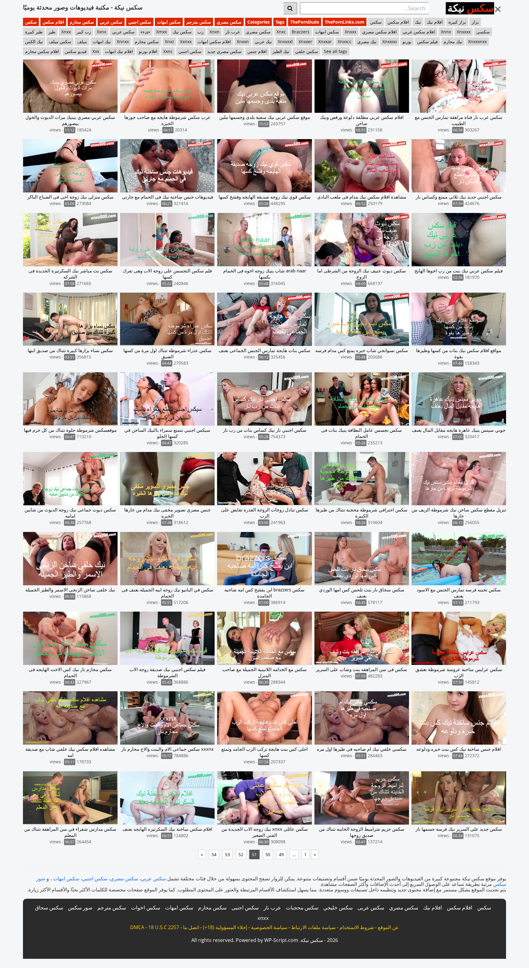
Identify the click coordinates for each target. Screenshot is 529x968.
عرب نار (232, 32)
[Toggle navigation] (500, 7)
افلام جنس (257, 51)
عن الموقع (388, 927)
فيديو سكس (76, 51)
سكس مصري (229, 22)
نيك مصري (367, 41)
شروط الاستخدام (357, 927)
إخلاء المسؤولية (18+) (225, 927)
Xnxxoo (389, 41)
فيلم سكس (427, 41)
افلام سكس (53, 22)
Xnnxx (123, 41)
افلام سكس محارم (42, 51)
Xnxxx (350, 32)
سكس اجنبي (139, 22)
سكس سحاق (49, 907)
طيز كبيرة (34, 32)
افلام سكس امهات (214, 41)
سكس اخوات (145, 907)
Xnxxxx (464, 32)
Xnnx (446, 32)
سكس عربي (111, 22)
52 (240, 854)
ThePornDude (304, 22)
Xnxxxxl (285, 41)
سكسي (483, 32)
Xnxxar (325, 41)
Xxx (95, 51)
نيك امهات (102, 41)
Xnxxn (243, 41)
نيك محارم (453, 41)
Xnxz (169, 41)
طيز (51, 32)
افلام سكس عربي (419, 32)
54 (214, 854)
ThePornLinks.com (344, 22)
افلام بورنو (148, 51)
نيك (418, 22)
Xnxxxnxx (477, 41)
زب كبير (84, 32)
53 (227, 854)
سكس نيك (182, 32)
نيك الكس (34, 41)
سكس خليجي (338, 907)
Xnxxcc (344, 41)
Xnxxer (305, 41)
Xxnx (101, 32)
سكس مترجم (198, 22)
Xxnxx (186, 41)
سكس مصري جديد (224, 51)
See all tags (335, 51)
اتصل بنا (191, 927)
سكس (31, 22)
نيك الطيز (280, 51)
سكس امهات (169, 22)
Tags (280, 22)
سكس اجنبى (245, 907)
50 (267, 854)
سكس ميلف (60, 41)
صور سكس (80, 907)
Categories (258, 22)
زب (200, 32)
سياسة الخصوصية (269, 927)
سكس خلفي (306, 51)
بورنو (407, 41)
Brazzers (301, 32)
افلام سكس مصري (379, 32)
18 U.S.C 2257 (163, 927)
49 (281, 854)
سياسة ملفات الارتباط (313, 927)
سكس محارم (82, 22)
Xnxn (214, 32)
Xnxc (281, 32)
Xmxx (161, 32)
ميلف (82, 41)
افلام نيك (435, 22)
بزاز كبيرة (457, 22)
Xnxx (66, 32)
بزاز (475, 22)
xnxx (263, 917)
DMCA (137, 927)
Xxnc (168, 51)
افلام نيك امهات (119, 51)
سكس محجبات (302, 907)
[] (290, 8)
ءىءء (145, 32)
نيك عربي (263, 41)
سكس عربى (371, 907)
